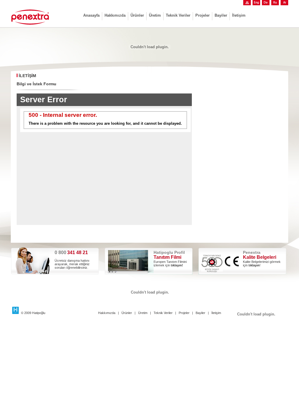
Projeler (202, 15)
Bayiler (221, 15)
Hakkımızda (115, 15)
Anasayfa (91, 15)
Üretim (155, 15)
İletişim (239, 15)
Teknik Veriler (178, 15)
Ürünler (137, 15)
